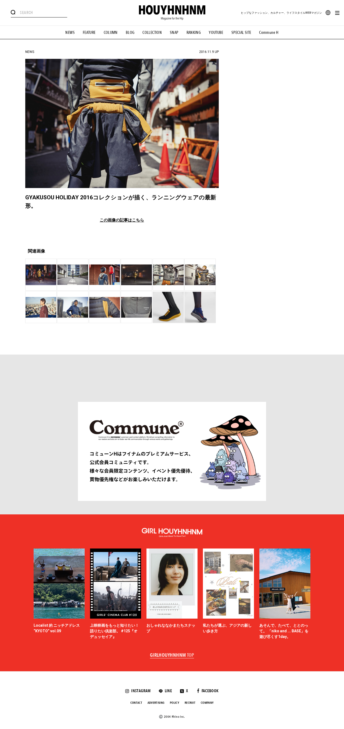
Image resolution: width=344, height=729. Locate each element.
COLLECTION (152, 32)
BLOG (130, 32)
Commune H (268, 32)
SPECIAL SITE (241, 32)
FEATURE (89, 32)
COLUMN (111, 32)
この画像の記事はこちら (122, 220)
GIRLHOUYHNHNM (172, 655)
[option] (59, 594)
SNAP (174, 32)
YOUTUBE (216, 32)
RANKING (194, 32)
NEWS (70, 32)
